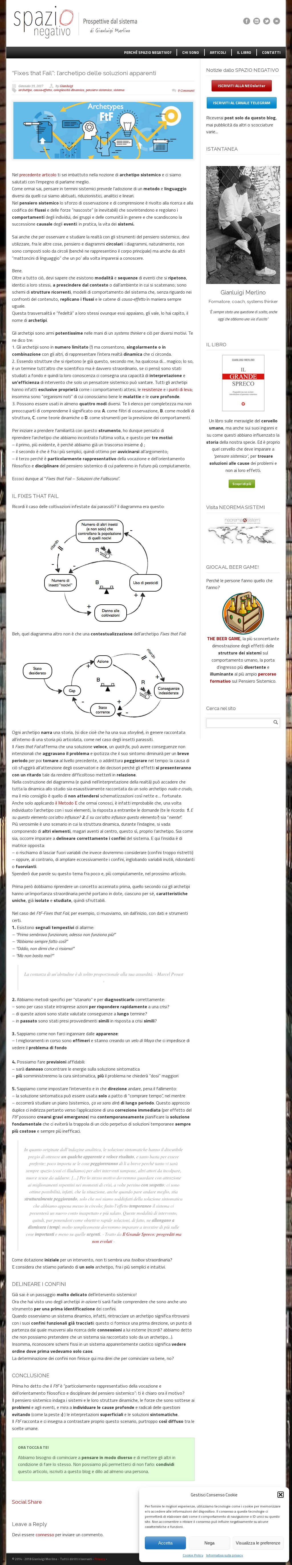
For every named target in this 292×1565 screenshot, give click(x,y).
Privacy (99, 1559)
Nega (209, 1543)
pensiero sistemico (99, 90)
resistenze (152, 389)
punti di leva (180, 389)
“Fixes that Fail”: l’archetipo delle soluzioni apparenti (84, 73)
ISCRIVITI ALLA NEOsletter (241, 86)
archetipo (25, 90)
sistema (118, 90)
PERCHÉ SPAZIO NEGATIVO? (147, 52)
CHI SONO (190, 52)
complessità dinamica (69, 90)
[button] (280, 1495)
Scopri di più (241, 484)
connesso (45, 1534)
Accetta (165, 1543)
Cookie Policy (193, 1555)
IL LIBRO (244, 52)
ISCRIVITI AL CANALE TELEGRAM (241, 103)
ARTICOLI (218, 52)
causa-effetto (43, 90)
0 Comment (186, 91)
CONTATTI (271, 52)
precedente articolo (37, 174)
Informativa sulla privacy (224, 1555)
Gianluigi (66, 86)
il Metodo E (66, 802)
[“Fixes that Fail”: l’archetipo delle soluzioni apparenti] (103, 130)
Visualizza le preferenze (258, 1543)
